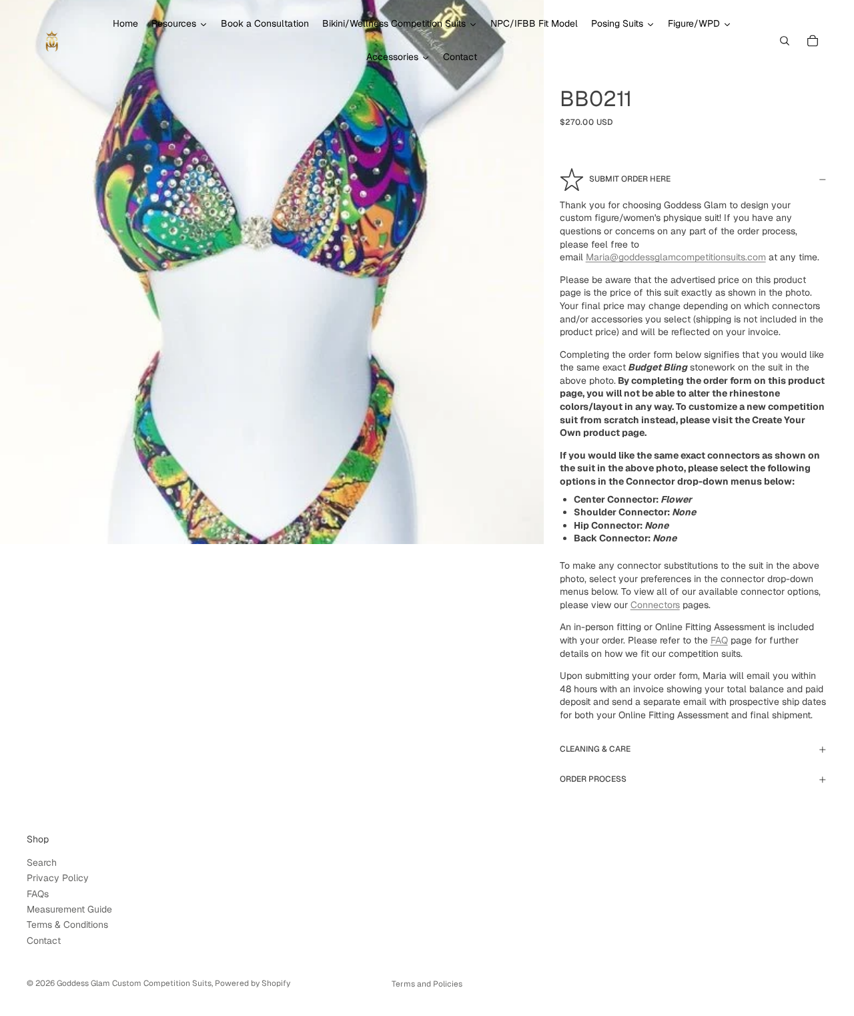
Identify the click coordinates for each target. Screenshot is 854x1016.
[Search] (784, 40)
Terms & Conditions (67, 925)
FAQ (719, 640)
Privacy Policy (58, 878)
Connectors (655, 605)
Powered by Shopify (252, 983)
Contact (44, 941)
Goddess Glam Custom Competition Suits (134, 983)
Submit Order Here (630, 179)
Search (42, 862)
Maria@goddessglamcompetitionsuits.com (676, 257)
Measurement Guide (69, 909)
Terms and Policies (427, 984)
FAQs (38, 894)
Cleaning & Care (595, 749)
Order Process (593, 779)
